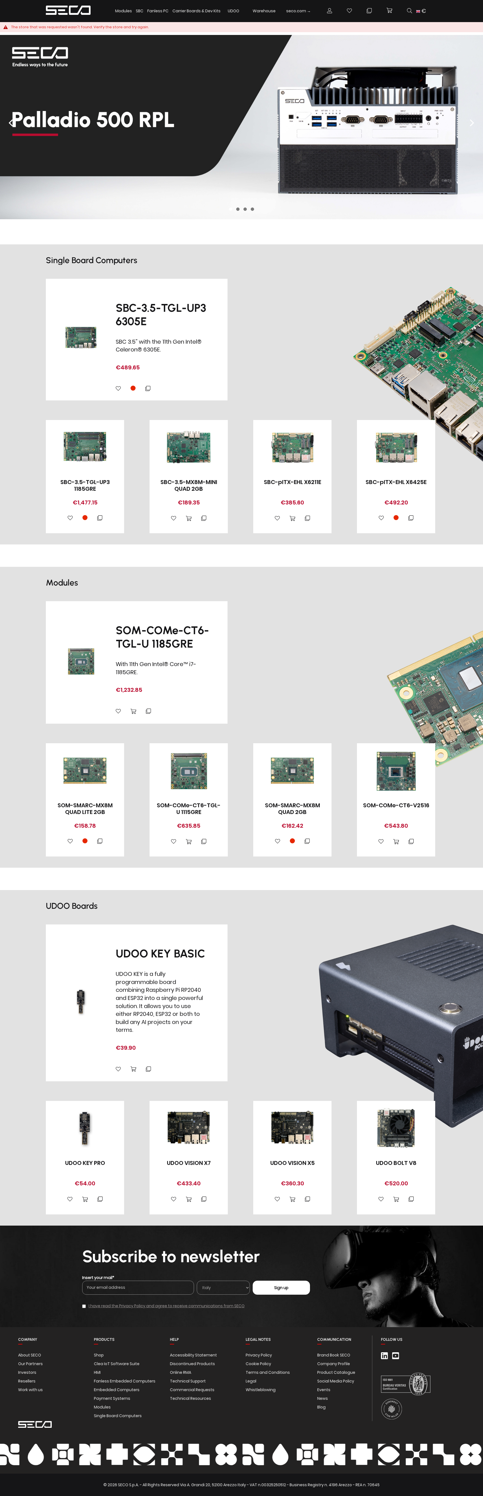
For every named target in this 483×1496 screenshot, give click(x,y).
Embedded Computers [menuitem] (116, 1390)
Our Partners (30, 1364)
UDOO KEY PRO (85, 1163)
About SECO (29, 1355)
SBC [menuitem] (139, 11)
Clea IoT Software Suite (116, 1364)
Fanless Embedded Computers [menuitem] (124, 1381)
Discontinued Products (192, 1364)
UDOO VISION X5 (292, 1163)
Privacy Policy (259, 1355)
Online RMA (180, 1372)
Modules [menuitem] (123, 11)
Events (323, 1390)
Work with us (30, 1390)
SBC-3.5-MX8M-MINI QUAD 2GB (188, 485)
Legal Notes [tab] (258, 1339)
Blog (321, 1407)
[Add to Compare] (147, 389)
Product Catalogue (336, 1372)
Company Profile (333, 1364)
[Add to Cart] (188, 518)
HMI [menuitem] (97, 1372)
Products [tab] (104, 1339)
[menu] (214, 11)
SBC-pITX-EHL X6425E (396, 482)
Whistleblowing (261, 1390)
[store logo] (68, 11)
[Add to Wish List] (118, 389)
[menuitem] (233, 11)
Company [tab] (27, 1339)
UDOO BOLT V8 (396, 1163)
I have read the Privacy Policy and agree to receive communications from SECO (167, 1306)
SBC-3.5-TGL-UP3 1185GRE (85, 485)
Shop (99, 1355)
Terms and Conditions (268, 1372)
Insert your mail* (98, 1277)
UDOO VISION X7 (189, 1163)
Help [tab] (174, 1339)
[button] (423, 11)
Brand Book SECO (333, 1355)
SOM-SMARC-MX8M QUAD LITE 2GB (85, 808)
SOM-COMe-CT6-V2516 (396, 805)
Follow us (391, 1339)
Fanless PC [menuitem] (158, 11)
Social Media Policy (335, 1381)
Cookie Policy (258, 1364)
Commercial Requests (192, 1390)
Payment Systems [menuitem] (112, 1398)
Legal (251, 1381)
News (322, 1398)
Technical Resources (190, 1398)
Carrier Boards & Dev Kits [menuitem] (196, 11)
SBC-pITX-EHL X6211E (292, 482)
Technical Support (188, 1381)
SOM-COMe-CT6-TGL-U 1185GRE (162, 637)
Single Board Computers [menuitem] (118, 1416)
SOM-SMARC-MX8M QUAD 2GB (292, 808)
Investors (27, 1372)
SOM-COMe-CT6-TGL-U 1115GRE (189, 808)
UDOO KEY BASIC (160, 953)
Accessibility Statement (193, 1355)
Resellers (26, 1381)
